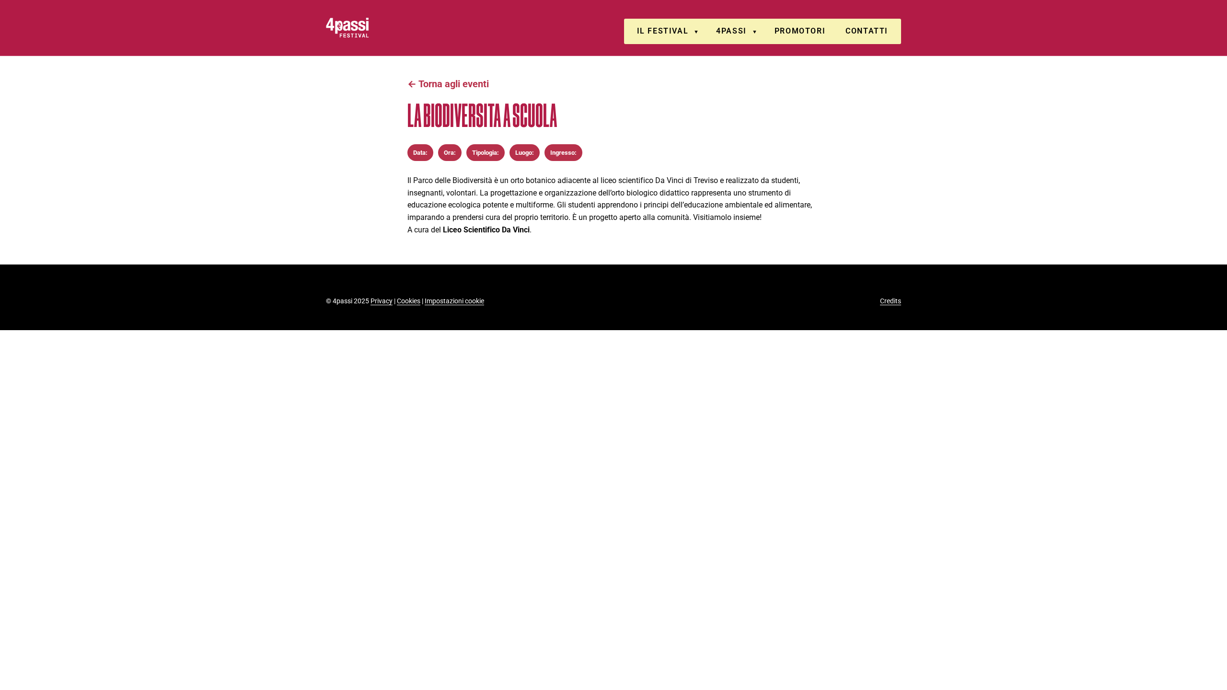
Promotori (800, 30)
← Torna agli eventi (448, 84)
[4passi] (374, 27)
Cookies (408, 301)
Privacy (381, 301)
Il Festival (663, 30)
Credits (890, 301)
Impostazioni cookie (454, 301)
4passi (731, 30)
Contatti (866, 30)
